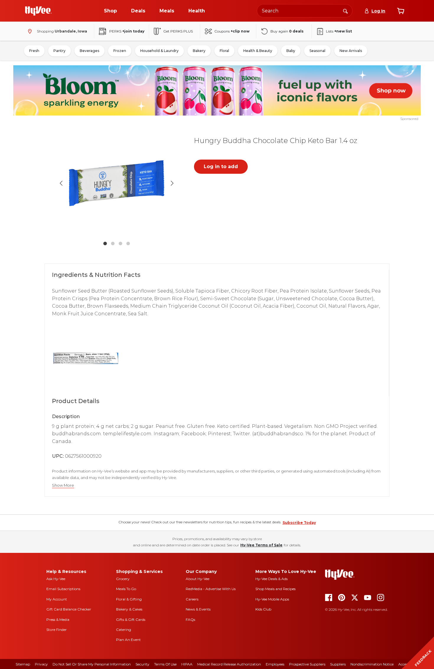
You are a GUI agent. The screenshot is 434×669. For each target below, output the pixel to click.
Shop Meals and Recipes (275, 589)
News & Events (198, 609)
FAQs (190, 619)
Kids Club (263, 609)
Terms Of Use (165, 664)
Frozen (119, 50)
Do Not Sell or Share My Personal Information (92, 664)
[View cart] (400, 11)
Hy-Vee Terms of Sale (261, 545)
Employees (275, 664)
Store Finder (56, 629)
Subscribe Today (299, 522)
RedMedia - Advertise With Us (211, 589)
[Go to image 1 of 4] (105, 243)
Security (142, 664)
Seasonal (317, 50)
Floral (224, 50)
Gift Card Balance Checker (68, 609)
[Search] (345, 11)
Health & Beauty (257, 50)
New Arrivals (351, 50)
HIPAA (186, 664)
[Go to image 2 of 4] (113, 243)
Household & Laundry (159, 50)
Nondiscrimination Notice (372, 664)
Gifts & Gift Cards (130, 619)
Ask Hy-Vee (55, 579)
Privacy (41, 664)
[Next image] (172, 183)
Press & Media (57, 619)
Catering (123, 629)
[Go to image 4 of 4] (128, 243)
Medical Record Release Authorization (229, 664)
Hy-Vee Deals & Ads (271, 579)
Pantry (59, 50)
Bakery (199, 50)
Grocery (123, 579)
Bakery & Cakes (129, 609)
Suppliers (338, 664)
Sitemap (23, 664)
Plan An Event (128, 639)
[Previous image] (61, 183)
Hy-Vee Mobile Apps (272, 599)
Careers (192, 599)
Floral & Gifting (129, 599)
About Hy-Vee (197, 579)
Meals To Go (126, 589)
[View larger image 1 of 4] (117, 183)
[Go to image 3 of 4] (120, 243)
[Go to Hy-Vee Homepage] (38, 11)
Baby (290, 50)
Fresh (34, 50)
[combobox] (305, 10)
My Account (56, 599)
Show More (63, 485)
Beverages (89, 50)
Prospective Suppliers (307, 664)
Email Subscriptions (63, 589)
